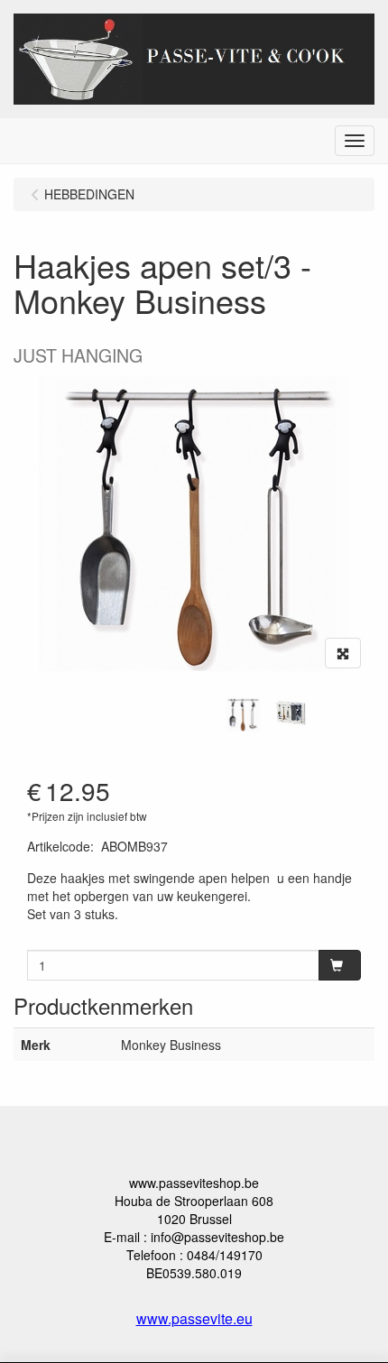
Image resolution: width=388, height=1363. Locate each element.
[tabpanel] (243, 714)
